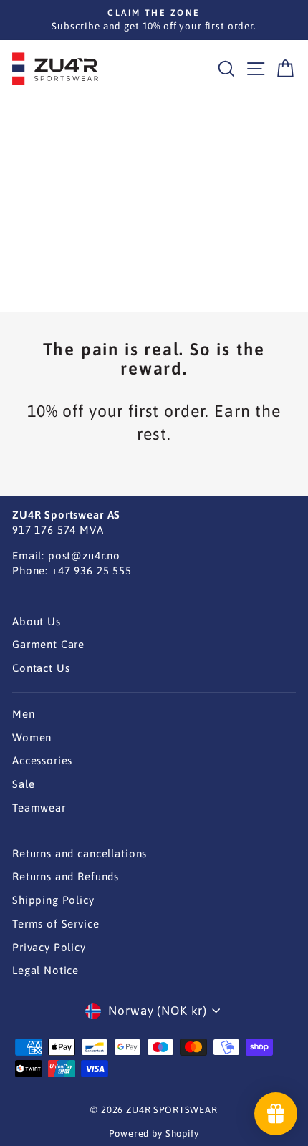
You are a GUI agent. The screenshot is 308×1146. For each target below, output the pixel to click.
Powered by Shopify (153, 1133)
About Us (36, 621)
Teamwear (39, 807)
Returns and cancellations (79, 853)
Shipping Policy (53, 900)
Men (23, 714)
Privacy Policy (49, 947)
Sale (23, 784)
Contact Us (41, 668)
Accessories (42, 760)
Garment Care (48, 644)
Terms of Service (56, 924)
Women (32, 737)
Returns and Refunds (65, 876)
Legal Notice (45, 970)
